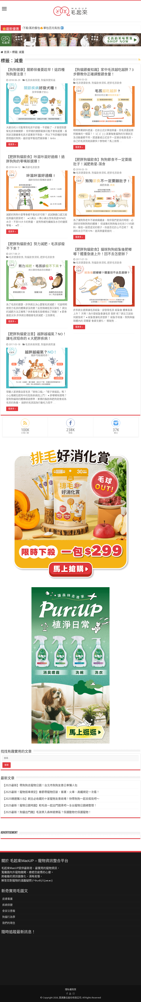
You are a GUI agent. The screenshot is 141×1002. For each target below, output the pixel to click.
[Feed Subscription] (139, 59)
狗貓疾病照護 (48, 344)
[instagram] (73, 993)
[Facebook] (67, 993)
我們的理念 (8, 923)
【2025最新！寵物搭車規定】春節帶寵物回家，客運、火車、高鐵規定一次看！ (50, 792)
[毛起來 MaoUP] (70, 10)
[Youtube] (70, 993)
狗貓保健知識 (48, 80)
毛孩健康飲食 (83, 82)
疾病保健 (7, 904)
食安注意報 (8, 910)
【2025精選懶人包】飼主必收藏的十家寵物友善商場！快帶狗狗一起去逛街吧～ (50, 798)
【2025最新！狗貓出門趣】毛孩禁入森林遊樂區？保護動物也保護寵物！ (46, 812)
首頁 (6, 52)
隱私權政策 (70, 989)
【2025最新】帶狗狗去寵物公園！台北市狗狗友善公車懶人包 (39, 785)
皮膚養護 (7, 898)
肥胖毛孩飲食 (114, 82)
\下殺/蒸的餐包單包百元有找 (40, 28)
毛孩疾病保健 (32, 80)
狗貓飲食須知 (99, 82)
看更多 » (12, 144)
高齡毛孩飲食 (32, 167)
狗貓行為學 (8, 916)
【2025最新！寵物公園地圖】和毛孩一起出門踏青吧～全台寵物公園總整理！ (49, 805)
